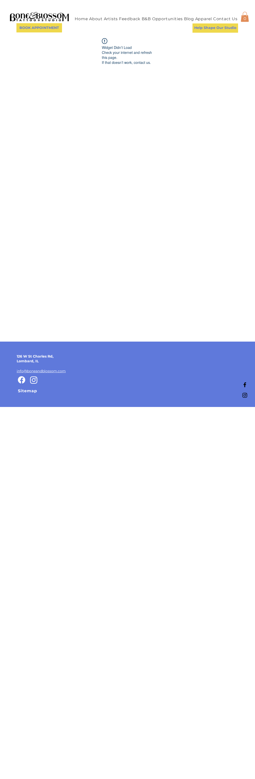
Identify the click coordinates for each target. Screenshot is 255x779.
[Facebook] (245, 385)
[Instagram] (245, 395)
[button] (245, 17)
